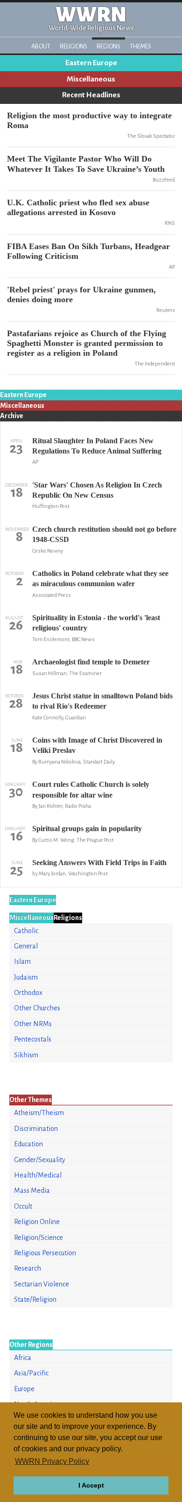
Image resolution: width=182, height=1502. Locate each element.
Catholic (26, 930)
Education (28, 1144)
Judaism (26, 977)
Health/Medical (38, 1175)
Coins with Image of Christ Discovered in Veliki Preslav (97, 745)
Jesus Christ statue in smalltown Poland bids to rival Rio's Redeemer (102, 701)
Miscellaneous (91, 79)
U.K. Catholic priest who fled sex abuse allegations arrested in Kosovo (78, 207)
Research (27, 1268)
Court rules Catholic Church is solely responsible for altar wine (90, 789)
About (40, 46)
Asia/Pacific (31, 1373)
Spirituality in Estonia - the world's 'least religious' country (96, 623)
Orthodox (28, 992)
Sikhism (26, 1055)
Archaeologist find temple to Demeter (91, 662)
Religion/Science (38, 1237)
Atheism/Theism (39, 1112)
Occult (23, 1206)
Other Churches (37, 1008)
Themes (140, 46)
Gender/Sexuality (39, 1160)
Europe (24, 1389)
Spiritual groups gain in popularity (87, 828)
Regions (108, 46)
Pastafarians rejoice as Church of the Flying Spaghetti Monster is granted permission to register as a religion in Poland (86, 343)
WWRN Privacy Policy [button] (52, 1461)
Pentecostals (32, 1039)
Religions (73, 46)
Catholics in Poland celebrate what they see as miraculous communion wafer (100, 578)
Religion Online (37, 1221)
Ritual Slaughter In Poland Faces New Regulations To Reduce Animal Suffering (96, 446)
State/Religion (35, 1299)
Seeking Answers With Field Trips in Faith (99, 862)
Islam (22, 961)
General (26, 946)
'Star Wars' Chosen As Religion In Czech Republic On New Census (97, 490)
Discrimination (36, 1128)
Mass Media (32, 1190)
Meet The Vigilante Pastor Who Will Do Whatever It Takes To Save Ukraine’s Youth (86, 163)
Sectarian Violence (41, 1284)
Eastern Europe (91, 63)
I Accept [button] (91, 1485)
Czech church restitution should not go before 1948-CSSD (104, 534)
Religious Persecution (45, 1253)
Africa (22, 1357)
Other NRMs (33, 1024)
